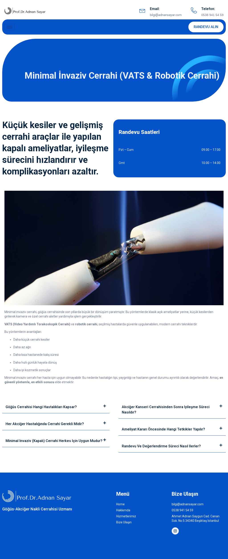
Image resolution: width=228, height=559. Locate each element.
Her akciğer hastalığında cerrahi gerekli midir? (45, 424)
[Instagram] (175, 530)
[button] (56, 407)
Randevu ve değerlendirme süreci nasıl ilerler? (161, 446)
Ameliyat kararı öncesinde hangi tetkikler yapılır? (163, 429)
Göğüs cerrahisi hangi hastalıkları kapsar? (41, 407)
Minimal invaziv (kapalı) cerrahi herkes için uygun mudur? (54, 441)
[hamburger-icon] (9, 27)
